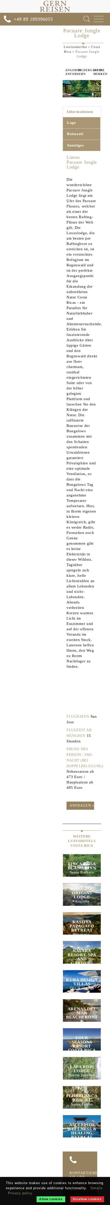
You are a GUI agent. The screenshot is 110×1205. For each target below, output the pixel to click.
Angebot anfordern (67, 72)
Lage (71, 123)
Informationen (80, 112)
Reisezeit (75, 134)
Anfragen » (82, 805)
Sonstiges (75, 145)
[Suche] (86, 19)
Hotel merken (97, 72)
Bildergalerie (82, 70)
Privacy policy (20, 1193)
